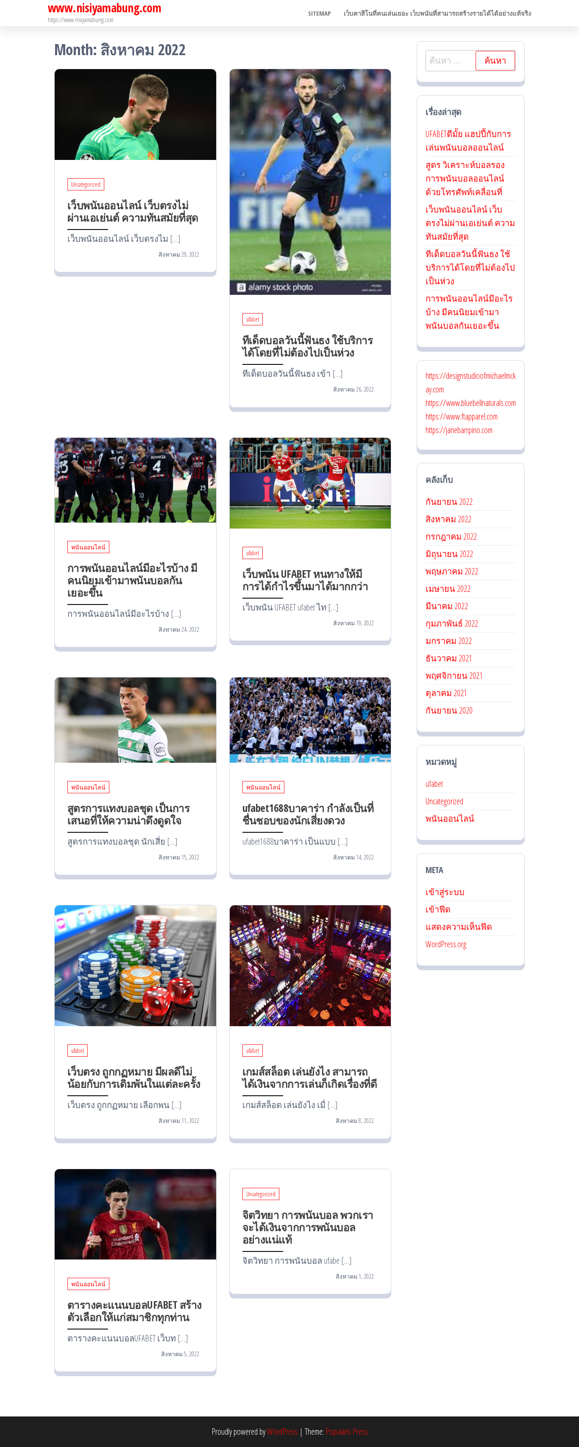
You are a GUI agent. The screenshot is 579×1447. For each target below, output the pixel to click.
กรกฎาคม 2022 (451, 536)
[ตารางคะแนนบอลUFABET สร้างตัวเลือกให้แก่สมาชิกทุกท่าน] (135, 1213)
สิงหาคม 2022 (448, 519)
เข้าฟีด (438, 909)
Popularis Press (347, 1431)
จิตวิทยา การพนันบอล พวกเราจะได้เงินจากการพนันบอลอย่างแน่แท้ (307, 1226)
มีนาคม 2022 (447, 606)
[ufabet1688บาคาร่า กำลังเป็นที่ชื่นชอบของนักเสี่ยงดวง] (310, 719)
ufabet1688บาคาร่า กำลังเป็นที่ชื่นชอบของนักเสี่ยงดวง (308, 813)
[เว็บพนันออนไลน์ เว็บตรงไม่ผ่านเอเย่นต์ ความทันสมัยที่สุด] (135, 113)
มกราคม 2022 (449, 641)
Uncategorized (85, 184)
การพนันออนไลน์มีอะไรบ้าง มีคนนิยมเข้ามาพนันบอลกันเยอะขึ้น (132, 579)
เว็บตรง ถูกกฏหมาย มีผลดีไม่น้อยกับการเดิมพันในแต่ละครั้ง (133, 1077)
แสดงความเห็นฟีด (459, 926)
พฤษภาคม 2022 (452, 571)
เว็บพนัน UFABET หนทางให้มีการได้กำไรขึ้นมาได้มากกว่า (305, 579)
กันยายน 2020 (449, 710)
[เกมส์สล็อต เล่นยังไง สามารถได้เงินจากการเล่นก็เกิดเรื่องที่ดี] (310, 965)
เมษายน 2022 (448, 588)
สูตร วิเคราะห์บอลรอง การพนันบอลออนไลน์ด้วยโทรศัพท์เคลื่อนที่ (465, 178)
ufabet (252, 319)
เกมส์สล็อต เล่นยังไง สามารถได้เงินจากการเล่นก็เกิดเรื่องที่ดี (309, 1077)
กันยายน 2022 (449, 501)
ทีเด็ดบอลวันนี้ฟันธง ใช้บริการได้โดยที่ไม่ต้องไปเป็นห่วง (307, 346)
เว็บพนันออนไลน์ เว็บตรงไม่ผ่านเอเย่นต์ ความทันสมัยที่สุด (132, 211)
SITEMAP (319, 13)
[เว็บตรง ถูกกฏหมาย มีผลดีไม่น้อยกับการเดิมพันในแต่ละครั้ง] (135, 965)
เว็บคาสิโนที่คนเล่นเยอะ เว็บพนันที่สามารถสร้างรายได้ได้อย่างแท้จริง (437, 13)
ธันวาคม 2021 (449, 658)
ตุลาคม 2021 (446, 693)
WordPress (282, 1431)
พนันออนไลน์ (88, 547)
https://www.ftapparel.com (462, 416)
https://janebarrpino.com (459, 430)
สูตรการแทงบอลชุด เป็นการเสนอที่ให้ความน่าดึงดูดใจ (128, 813)
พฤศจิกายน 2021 (454, 675)
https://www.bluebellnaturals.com (471, 403)
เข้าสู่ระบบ (445, 892)
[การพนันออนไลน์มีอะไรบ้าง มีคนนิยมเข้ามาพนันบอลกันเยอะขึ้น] (135, 479)
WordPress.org (446, 944)
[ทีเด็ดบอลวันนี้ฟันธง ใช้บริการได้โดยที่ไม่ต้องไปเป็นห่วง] (310, 181)
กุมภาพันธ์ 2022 (452, 623)
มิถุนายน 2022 (449, 554)
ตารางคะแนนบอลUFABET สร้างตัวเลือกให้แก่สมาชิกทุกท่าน (134, 1310)
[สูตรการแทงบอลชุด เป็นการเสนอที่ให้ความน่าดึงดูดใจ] (135, 719)
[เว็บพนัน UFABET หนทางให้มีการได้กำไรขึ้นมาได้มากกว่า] (310, 482)
